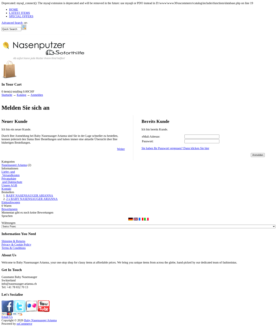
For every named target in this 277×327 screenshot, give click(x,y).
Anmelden (37, 94)
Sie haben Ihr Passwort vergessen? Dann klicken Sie (175, 148)
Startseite (7, 94)
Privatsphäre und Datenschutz (12, 180)
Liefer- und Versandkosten (11, 173)
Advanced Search (12, 22)
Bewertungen (10, 209)
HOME (13, 9)
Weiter (121, 149)
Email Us (7, 317)
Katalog (21, 94)
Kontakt (6, 188)
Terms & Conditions (14, 248)
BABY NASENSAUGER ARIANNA (29, 195)
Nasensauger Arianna (14, 165)
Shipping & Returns (13, 241)
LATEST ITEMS (19, 13)
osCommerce (24, 323)
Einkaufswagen (11, 202)
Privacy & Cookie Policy (16, 244)
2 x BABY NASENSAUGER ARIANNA (32, 199)
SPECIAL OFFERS (21, 16)
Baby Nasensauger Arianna (40, 320)
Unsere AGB (9, 185)
